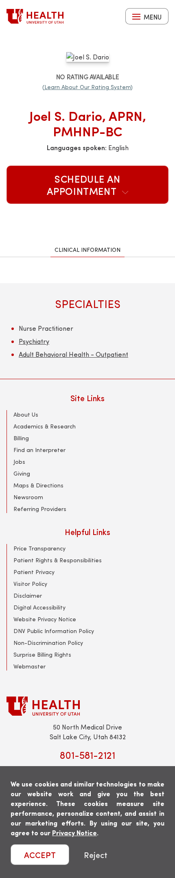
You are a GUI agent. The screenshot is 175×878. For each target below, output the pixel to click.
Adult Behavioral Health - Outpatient (73, 354)
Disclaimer (27, 595)
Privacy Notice (74, 832)
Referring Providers (39, 509)
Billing (21, 438)
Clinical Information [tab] (87, 249)
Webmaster (29, 666)
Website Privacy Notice (44, 619)
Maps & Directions (38, 485)
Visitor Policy (30, 584)
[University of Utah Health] (35, 16)
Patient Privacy (34, 572)
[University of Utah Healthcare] (87, 706)
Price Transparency (39, 548)
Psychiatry (34, 341)
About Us (25, 414)
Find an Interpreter (39, 450)
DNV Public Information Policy (53, 631)
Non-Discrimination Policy (48, 642)
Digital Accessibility (39, 607)
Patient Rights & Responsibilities (57, 560)
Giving (21, 473)
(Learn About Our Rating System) (87, 87)
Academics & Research (44, 426)
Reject (95, 854)
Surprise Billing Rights (42, 654)
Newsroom (28, 497)
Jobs (19, 461)
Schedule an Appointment (83, 184)
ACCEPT (40, 854)
